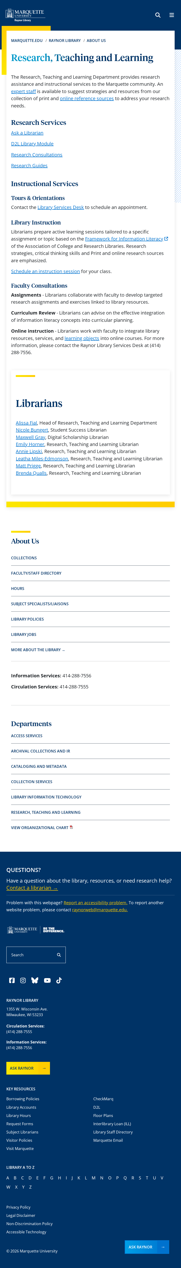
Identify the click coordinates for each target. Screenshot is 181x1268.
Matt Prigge (28, 465)
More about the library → (38, 649)
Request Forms (19, 1123)
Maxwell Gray (30, 437)
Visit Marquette (20, 1148)
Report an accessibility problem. (96, 902)
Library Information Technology (46, 797)
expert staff (23, 91)
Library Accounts (21, 1107)
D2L (96, 1107)
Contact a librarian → (32, 887)
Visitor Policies (19, 1140)
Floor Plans (103, 1115)
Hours (17, 588)
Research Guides (29, 165)
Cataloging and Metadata (39, 766)
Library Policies (27, 619)
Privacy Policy (18, 1207)
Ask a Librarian (27, 133)
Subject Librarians (22, 1132)
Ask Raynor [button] (140, 1247)
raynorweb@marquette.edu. (100, 909)
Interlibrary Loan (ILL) (112, 1123)
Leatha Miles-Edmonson (42, 458)
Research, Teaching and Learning (46, 812)
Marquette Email (108, 1140)
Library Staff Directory (113, 1132)
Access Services (26, 735)
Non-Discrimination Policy (29, 1223)
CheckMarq (103, 1098)
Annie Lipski (29, 451)
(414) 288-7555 (19, 1031)
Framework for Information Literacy (124, 239)
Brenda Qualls (31, 473)
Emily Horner (30, 444)
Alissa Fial (26, 423)
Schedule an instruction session (45, 271)
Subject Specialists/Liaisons (40, 603)
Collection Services (31, 781)
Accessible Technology (26, 1232)
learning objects (82, 338)
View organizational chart (39, 827)
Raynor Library (65, 40)
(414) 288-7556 (19, 1047)
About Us (96, 40)
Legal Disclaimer (20, 1215)
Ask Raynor (21, 1068)
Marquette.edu (27, 40)
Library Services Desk (60, 207)
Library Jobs (23, 634)
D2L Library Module (32, 143)
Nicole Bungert (32, 430)
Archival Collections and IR (40, 751)
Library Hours (18, 1115)
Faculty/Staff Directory (36, 573)
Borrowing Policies (22, 1098)
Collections (24, 557)
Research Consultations (36, 154)
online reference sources (87, 98)
